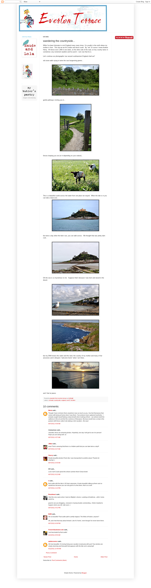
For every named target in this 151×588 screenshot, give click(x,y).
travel (68, 400)
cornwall (50, 400)
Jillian (50, 444)
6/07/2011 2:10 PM (54, 488)
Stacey (50, 455)
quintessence (52, 541)
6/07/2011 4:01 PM (54, 508)
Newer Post (47, 557)
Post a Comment (51, 553)
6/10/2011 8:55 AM (54, 535)
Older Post (104, 557)
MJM (50, 514)
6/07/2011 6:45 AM (54, 463)
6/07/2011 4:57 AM (54, 437)
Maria (50, 410)
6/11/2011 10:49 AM (54, 549)
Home (76, 557)
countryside (57, 400)
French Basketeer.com (56, 530)
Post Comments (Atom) (59, 560)
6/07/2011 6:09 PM (54, 523)
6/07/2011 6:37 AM (54, 449)
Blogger (84, 573)
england (63, 400)
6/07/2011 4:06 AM (54, 424)
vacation (72, 400)
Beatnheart (52, 494)
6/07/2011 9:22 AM (54, 474)
